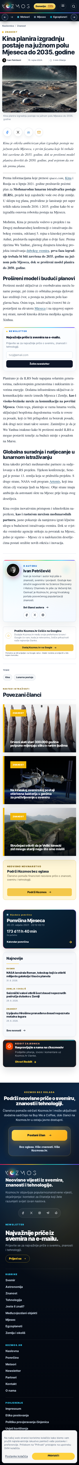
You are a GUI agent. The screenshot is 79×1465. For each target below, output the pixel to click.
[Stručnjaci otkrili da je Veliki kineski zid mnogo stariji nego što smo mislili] (40, 832)
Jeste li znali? (15, 1306)
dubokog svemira (37, 250)
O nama (11, 1390)
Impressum (13, 1408)
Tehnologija (14, 1300)
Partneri (11, 1377)
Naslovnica (8, 26)
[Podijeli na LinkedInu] (28, 132)
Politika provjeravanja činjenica (27, 1422)
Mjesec (37, 16)
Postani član (36, 1135)
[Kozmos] (15, 6)
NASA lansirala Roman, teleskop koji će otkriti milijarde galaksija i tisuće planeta (36, 974)
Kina (68, 178)
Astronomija (14, 1287)
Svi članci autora (33, 607)
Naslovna (12, 1351)
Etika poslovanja (17, 1415)
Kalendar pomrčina (39, 942)
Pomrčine (12, 1357)
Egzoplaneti (57, 16)
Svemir (10, 1280)
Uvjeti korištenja (17, 1428)
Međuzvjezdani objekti (21, 1313)
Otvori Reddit (23, 1061)
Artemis (54, 481)
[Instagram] (43, 615)
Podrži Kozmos (36, 892)
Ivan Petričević (37, 571)
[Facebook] (26, 615)
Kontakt (11, 1384)
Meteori (21, 16)
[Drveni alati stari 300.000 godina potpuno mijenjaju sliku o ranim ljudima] (40, 728)
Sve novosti (13, 1030)
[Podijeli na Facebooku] (7, 132)
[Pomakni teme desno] (74, 17)
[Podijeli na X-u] (18, 132)
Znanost (21, 26)
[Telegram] (47, 1212)
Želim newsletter (39, 363)
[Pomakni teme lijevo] (5, 17)
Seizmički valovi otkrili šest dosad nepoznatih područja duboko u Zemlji (36, 994)
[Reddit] (56, 1212)
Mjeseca (40, 308)
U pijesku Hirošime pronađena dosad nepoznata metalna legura (38, 1014)
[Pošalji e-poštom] (39, 132)
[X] (34, 615)
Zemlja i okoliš (15, 1333)
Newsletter (13, 1371)
